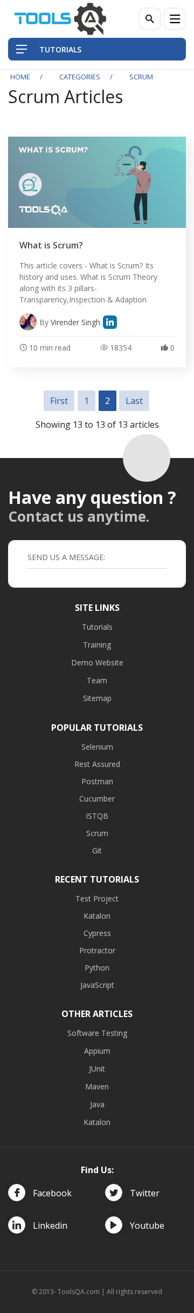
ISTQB (97, 816)
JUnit (97, 1068)
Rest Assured (97, 764)
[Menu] (174, 19)
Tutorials (97, 627)
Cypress (97, 933)
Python (97, 967)
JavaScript (97, 985)
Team (97, 680)
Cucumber (97, 798)
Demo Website (97, 662)
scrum (141, 77)
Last (134, 401)
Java (97, 1104)
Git (97, 850)
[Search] (149, 19)
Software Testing (97, 1033)
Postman (97, 781)
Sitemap (97, 698)
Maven (97, 1086)
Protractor (97, 950)
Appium (97, 1051)
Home (20, 77)
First (59, 401)
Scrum (97, 833)
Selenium (97, 747)
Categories (79, 77)
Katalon (97, 916)
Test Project (97, 898)
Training (97, 644)
